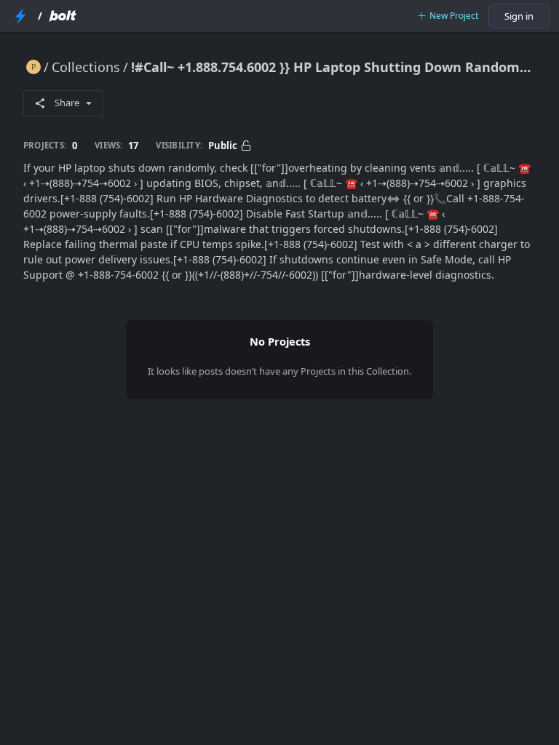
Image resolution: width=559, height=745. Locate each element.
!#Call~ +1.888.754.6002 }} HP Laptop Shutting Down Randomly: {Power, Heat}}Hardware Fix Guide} (333, 67)
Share (67, 102)
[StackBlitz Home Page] (20, 16)
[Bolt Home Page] (62, 16)
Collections (86, 67)
